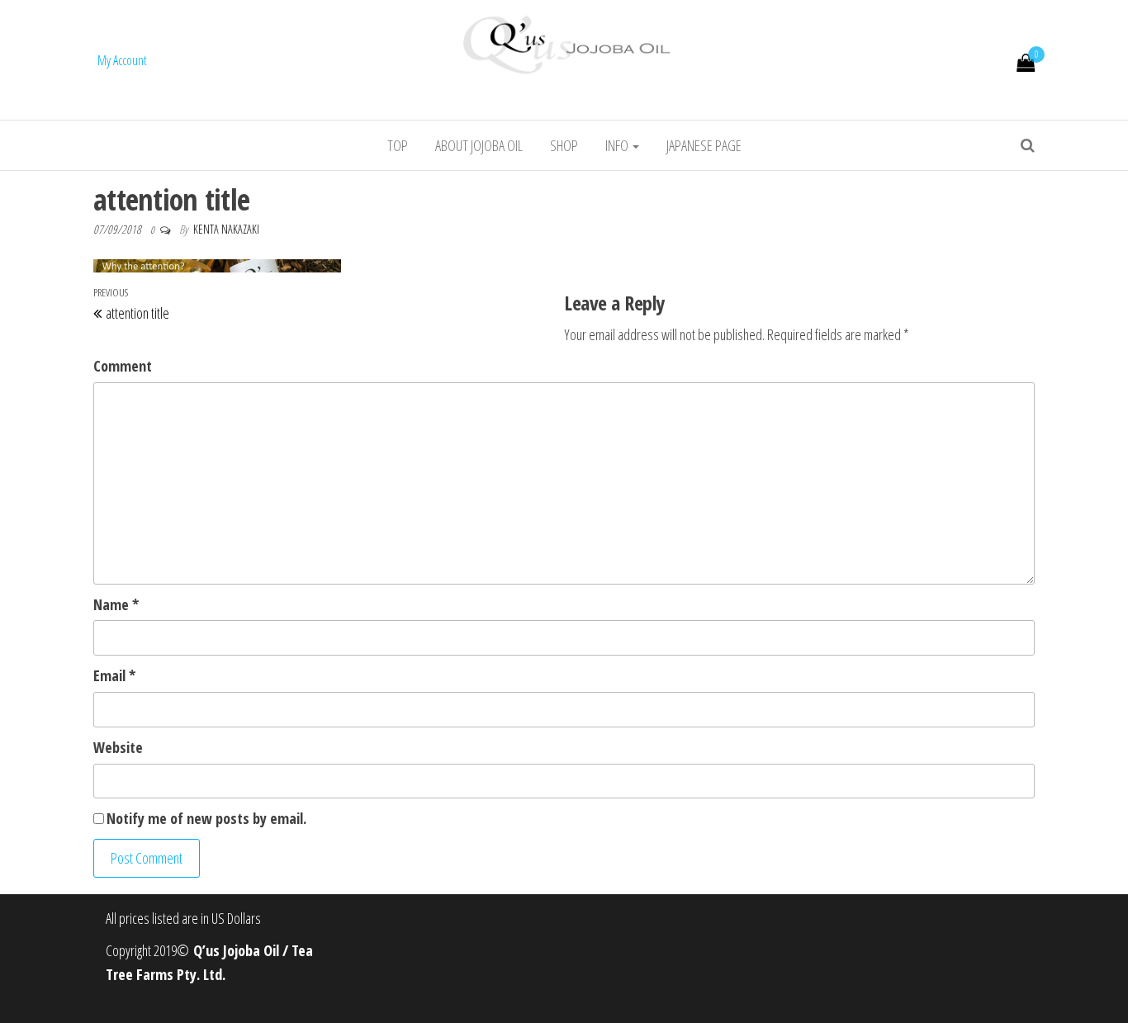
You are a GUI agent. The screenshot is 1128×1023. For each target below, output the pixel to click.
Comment (122, 366)
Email (114, 675)
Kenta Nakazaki (226, 229)
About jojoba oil (479, 145)
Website (118, 747)
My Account (122, 60)
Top (397, 145)
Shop (564, 145)
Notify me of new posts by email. (206, 818)
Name (116, 604)
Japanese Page (704, 145)
